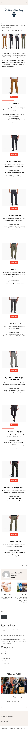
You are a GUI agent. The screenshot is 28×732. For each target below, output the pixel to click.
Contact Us (5, 721)
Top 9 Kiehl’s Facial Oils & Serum (10, 633)
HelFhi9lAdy (19, 30)
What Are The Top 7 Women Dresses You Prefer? (14, 639)
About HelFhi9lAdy (16, 573)
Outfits (3, 23)
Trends (4, 660)
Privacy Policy (5, 719)
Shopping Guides (6, 658)
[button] (1, 707)
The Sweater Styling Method (14, 698)
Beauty (4, 651)
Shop (3, 655)
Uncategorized (5, 663)
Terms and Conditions (7, 716)
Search (2, 611)
